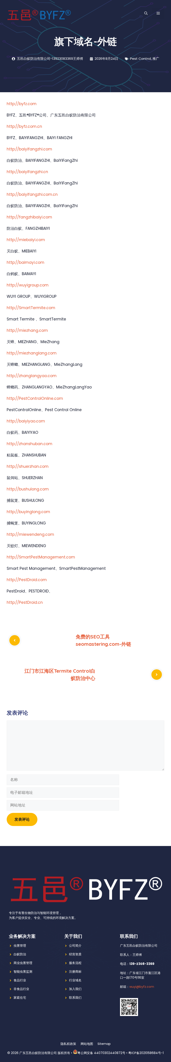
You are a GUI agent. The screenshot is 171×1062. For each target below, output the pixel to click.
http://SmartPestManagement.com (41, 557)
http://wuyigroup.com (28, 285)
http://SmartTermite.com (31, 307)
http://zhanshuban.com (29, 443)
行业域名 (75, 980)
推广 (156, 58)
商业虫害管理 (23, 963)
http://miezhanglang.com (32, 353)
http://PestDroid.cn (25, 602)
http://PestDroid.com (27, 579)
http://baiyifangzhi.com (29, 149)
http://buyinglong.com (28, 511)
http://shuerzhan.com (28, 466)
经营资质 (75, 954)
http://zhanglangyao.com (32, 375)
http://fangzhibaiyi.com (29, 217)
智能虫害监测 (23, 971)
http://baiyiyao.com (26, 421)
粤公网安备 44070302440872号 (101, 1053)
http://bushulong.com (28, 489)
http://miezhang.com (27, 330)
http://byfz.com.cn (24, 126)
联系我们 (75, 997)
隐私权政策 (68, 1044)
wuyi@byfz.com (141, 986)
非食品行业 (21, 989)
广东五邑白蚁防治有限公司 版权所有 (44, 1053)
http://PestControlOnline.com (35, 398)
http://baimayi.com (25, 262)
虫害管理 (20, 945)
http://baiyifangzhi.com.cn (32, 194)
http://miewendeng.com (30, 534)
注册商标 (75, 971)
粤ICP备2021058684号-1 (146, 1053)
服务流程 (75, 963)
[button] (146, 13)
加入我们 (75, 989)
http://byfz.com (22, 103)
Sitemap (104, 1044)
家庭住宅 (20, 997)
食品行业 (20, 980)
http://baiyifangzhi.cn (27, 171)
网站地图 (87, 1044)
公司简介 (75, 945)
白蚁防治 (20, 954)
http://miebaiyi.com (26, 239)
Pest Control (140, 58)
